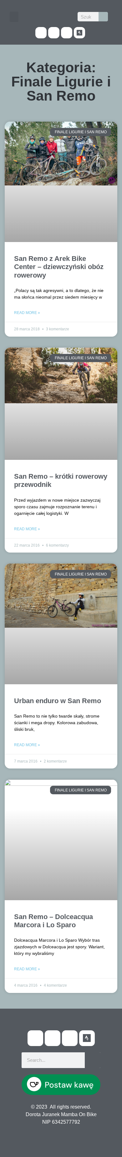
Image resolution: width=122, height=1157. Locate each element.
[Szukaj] (103, 16)
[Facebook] (41, 32)
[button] (14, 17)
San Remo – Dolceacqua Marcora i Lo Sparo (53, 921)
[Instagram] (66, 32)
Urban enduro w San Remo (57, 701)
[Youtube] (53, 32)
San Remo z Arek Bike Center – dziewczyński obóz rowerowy (59, 267)
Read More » (27, 313)
